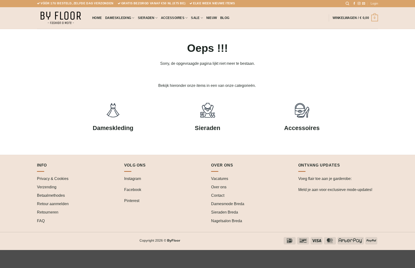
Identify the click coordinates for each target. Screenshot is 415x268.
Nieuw (211, 18)
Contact (217, 195)
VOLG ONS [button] (135, 165)
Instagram (132, 179)
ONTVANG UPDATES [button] (319, 165)
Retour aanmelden (53, 204)
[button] (374, 3)
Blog (224, 18)
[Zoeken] (347, 3)
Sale (195, 18)
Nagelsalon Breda (226, 221)
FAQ (41, 221)
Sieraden (146, 18)
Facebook (132, 190)
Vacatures (219, 179)
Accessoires (172, 18)
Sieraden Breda (224, 212)
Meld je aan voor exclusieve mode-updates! (335, 190)
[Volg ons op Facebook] (354, 3)
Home (97, 18)
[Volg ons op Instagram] (359, 3)
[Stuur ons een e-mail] (363, 3)
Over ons (218, 187)
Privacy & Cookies (52, 179)
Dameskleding (118, 18)
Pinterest (131, 201)
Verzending (46, 187)
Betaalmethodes (51, 195)
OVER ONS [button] (222, 165)
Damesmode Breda (227, 204)
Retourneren (47, 212)
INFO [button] (42, 165)
